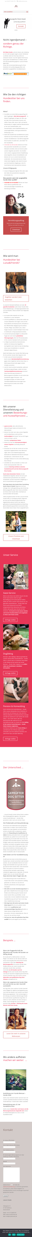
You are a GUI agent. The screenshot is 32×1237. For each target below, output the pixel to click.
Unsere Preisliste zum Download (16, 537)
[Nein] (30, 1233)
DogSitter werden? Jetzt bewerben (13, 298)
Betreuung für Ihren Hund (16, 19)
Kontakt (21, 26)
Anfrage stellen (10, 620)
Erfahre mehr (20, 1234)
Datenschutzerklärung (9, 1186)
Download (16, 229)
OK (9, 1234)
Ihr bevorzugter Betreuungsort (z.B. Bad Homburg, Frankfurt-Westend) (13, 1156)
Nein (14, 1234)
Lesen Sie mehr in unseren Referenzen (16, 1034)
